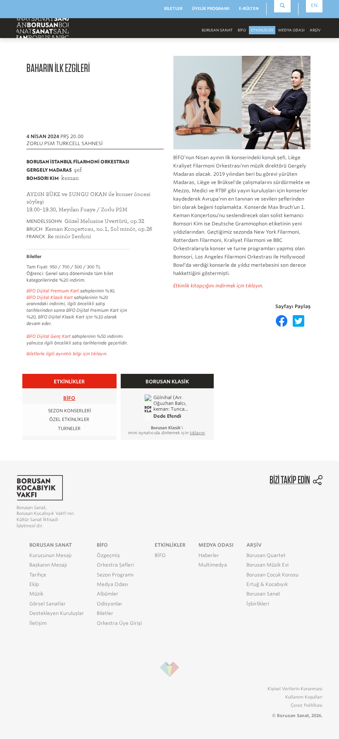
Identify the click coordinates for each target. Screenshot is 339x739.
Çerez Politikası (306, 705)
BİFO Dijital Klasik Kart (49, 297)
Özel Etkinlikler (69, 419)
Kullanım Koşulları (303, 696)
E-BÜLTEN (249, 8)
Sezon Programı (115, 575)
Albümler (107, 594)
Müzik (36, 594)
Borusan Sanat (263, 594)
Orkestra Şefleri (115, 565)
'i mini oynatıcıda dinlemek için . (167, 430)
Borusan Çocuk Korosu (272, 575)
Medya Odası (112, 584)
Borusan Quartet (266, 555)
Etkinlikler (262, 30)
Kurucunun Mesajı (50, 555)
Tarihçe (37, 575)
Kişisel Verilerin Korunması (294, 688)
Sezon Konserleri (69, 411)
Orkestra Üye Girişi (119, 623)
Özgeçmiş (108, 555)
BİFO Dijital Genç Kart (48, 336)
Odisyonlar (109, 604)
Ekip (34, 584)
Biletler (105, 613)
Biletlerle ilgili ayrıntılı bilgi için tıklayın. (66, 353)
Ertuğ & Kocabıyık (267, 584)
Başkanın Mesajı (48, 565)
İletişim (38, 623)
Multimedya (212, 565)
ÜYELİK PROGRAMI (210, 8)
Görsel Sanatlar (47, 604)
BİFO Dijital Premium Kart (52, 291)
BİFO (242, 30)
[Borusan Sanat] (43, 28)
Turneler (69, 428)
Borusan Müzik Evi (267, 565)
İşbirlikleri (257, 604)
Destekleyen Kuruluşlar (56, 613)
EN (314, 5)
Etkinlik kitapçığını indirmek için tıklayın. (218, 286)
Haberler (208, 555)
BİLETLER (173, 8)
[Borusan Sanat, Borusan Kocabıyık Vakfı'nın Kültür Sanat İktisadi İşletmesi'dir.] (40, 487)
